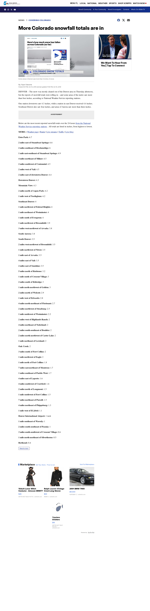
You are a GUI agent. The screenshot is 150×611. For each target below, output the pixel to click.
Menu (73, 3)
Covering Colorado (40, 20)
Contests (126, 9)
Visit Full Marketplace (87, 464)
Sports (113, 3)
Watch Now (139, 3)
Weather (102, 3)
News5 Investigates (114, 9)
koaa (12, 10)
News (21, 20)
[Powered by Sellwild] (91, 532)
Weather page (33, 131)
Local (83, 3)
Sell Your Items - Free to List (45, 465)
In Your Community (99, 9)
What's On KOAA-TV (138, 9)
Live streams (52, 131)
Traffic (61, 131)
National (92, 3)
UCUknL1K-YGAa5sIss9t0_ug (15, 10)
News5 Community (85, 9)
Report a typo (24, 448)
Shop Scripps (124, 3)
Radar (42, 131)
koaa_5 (8, 10)
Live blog (69, 131)
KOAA (5, 10)
